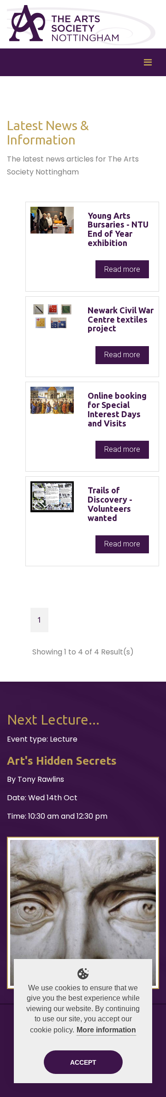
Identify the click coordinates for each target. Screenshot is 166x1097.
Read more (122, 269)
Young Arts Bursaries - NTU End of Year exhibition (118, 229)
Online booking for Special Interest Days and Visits (117, 409)
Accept (83, 1062)
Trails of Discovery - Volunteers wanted (110, 504)
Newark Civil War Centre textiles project (121, 319)
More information (106, 1030)
